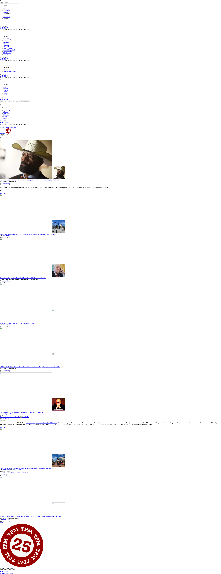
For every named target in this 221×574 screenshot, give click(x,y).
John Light (5, 474)
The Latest (6, 9)
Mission (5, 112)
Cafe (4, 43)
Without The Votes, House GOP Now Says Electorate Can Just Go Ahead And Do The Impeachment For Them (30, 516)
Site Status (6, 95)
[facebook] (2, 28)
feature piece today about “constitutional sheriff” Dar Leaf (41, 423)
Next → (2, 522)
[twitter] (4, 571)
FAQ (4, 87)
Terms (5, 91)
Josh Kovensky (6, 324)
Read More (3, 193)
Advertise (6, 90)
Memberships (7, 70)
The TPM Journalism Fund (10, 71)
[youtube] (7, 28)
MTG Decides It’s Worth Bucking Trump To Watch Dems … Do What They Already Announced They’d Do (30, 367)
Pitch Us (5, 118)
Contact (5, 88)
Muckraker (6, 45)
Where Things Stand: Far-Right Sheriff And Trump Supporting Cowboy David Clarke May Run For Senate (29, 180)
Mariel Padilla (6, 235)
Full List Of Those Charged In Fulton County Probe (14, 472)
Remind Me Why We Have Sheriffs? (10, 417)
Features (5, 54)
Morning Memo (7, 48)
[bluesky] (0, 28)
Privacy (5, 93)
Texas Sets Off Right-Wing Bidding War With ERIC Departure (17, 323)
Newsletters (6, 10)
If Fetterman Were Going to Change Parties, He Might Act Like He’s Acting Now (22, 412)
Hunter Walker (6, 469)
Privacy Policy (14, 573)
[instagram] (6, 28)
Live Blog (6, 42)
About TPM (6, 110)
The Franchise (7, 53)
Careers (5, 116)
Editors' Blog (7, 39)
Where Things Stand (9, 50)
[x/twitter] (4, 28)
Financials (6, 115)
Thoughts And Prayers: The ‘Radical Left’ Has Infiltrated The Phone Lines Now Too (23, 278)
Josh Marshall (5, 418)
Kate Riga (5, 414)
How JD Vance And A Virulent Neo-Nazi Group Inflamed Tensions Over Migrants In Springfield (26, 468)
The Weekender (7, 51)
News (5, 40)
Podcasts (5, 12)
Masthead (6, 113)
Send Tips (2, 133)
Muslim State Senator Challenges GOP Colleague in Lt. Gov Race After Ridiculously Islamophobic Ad (28, 234)
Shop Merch (6, 17)
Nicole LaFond (6, 183)
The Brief (6, 46)
